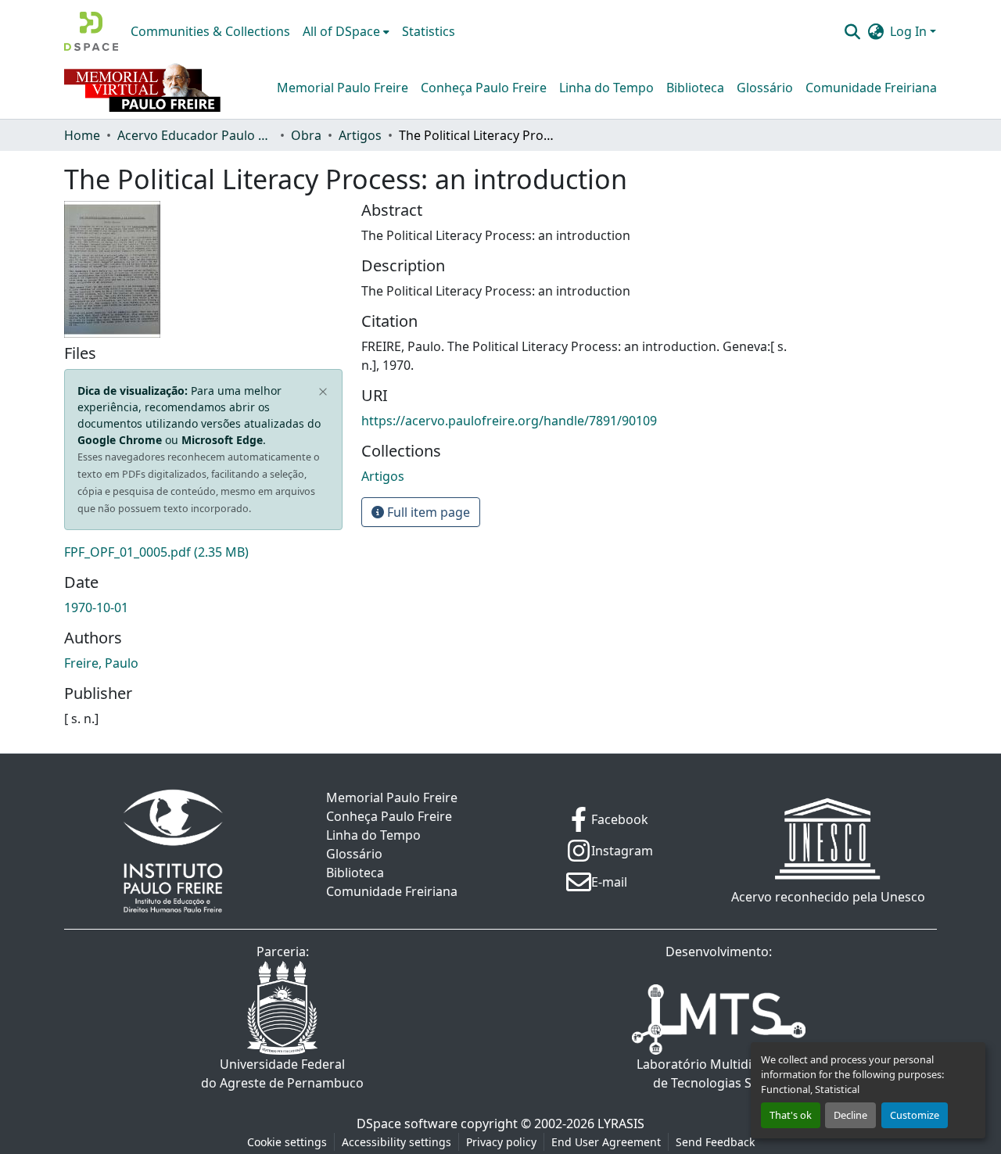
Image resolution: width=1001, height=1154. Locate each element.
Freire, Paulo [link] (101, 663)
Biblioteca (695, 87)
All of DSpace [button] (341, 31)
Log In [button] (910, 31)
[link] (203, 552)
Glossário (765, 87)
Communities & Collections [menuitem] (210, 31)
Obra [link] (306, 135)
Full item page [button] (427, 512)
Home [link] (82, 135)
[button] (91, 31)
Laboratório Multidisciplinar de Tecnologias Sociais (719, 1073)
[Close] (323, 392)
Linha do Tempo (606, 87)
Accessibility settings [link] (396, 1141)
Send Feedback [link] (715, 1141)
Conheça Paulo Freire (484, 87)
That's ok (791, 1115)
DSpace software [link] (407, 1123)
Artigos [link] (360, 135)
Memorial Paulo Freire (342, 87)
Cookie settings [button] (287, 1141)
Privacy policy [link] (501, 1141)
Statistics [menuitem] (428, 31)
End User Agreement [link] (606, 1141)
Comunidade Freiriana (871, 87)
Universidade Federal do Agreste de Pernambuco (282, 1073)
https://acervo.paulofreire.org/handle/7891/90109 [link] (509, 420)
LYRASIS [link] (620, 1123)
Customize (914, 1115)
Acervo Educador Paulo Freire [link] (195, 135)
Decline (850, 1115)
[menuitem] (346, 31)
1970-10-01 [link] (96, 607)
